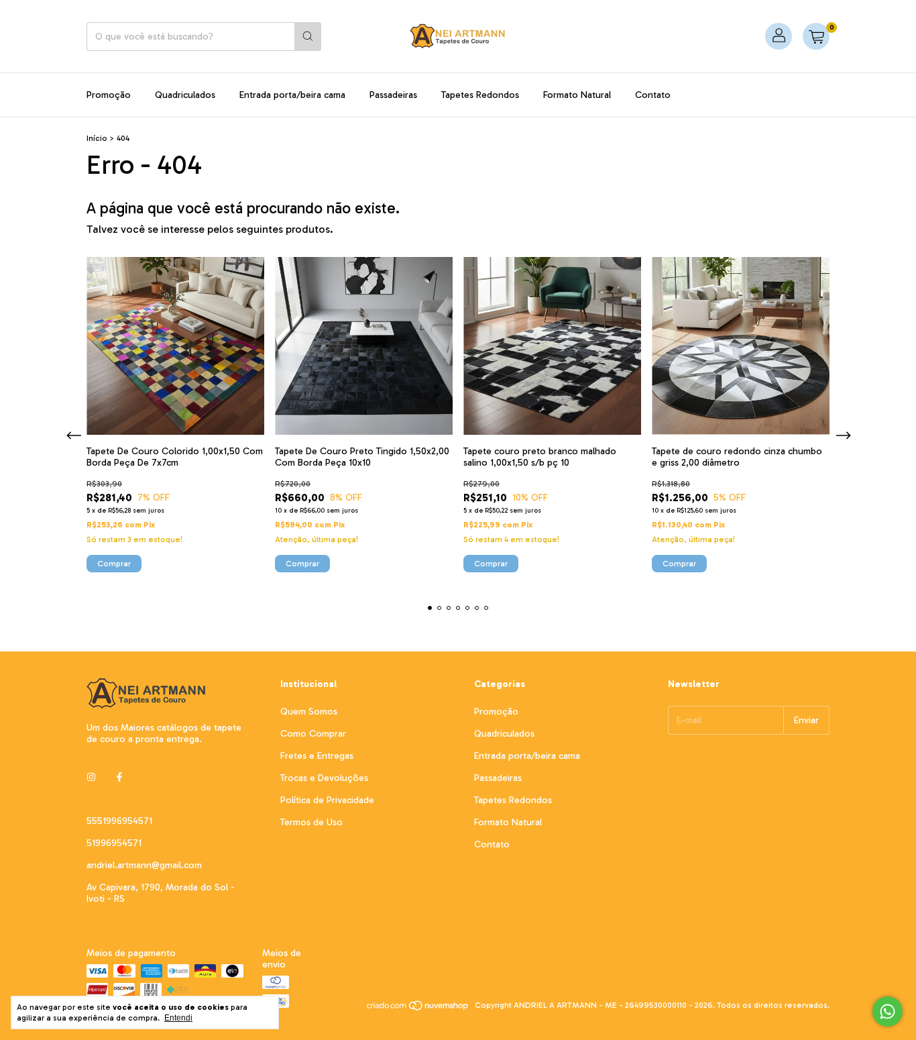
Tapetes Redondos (480, 95)
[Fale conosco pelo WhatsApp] (887, 1011)
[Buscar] (307, 36)
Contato (653, 95)
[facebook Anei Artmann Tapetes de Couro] (119, 777)
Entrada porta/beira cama (292, 95)
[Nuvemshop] (418, 1008)
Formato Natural (577, 95)
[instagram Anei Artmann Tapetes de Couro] (91, 777)
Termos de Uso (311, 822)
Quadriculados (185, 95)
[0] (816, 36)
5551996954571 (119, 821)
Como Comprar (313, 733)
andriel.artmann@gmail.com (144, 865)
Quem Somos (308, 711)
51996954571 (114, 843)
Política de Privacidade (327, 800)
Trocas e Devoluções (324, 778)
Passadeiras (393, 95)
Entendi (178, 1018)
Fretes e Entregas (316, 756)
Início (97, 138)
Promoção (109, 95)
